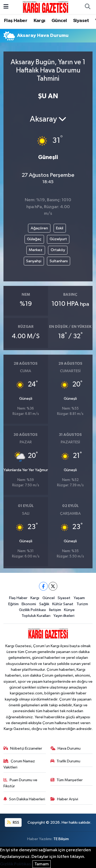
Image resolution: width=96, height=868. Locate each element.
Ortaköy (58, 250)
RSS (15, 822)
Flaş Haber (15, 20)
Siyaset (81, 20)
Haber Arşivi (67, 799)
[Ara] (87, 7)
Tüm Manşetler (70, 780)
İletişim (55, 610)
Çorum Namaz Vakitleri (19, 764)
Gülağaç (34, 239)
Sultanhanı (59, 261)
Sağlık (44, 604)
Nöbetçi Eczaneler (26, 748)
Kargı (39, 20)
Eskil (59, 228)
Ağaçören (39, 228)
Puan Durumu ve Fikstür (20, 783)
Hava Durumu (69, 748)
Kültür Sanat (62, 604)
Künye (69, 610)
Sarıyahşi (33, 261)
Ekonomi (29, 604)
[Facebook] (43, 586)
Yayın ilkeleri (63, 616)
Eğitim (13, 604)
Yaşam (79, 598)
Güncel (59, 20)
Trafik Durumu (68, 761)
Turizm (82, 604)
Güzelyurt (58, 239)
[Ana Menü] (6, 7)
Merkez (35, 250)
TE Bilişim (61, 839)
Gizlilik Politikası (32, 610)
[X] (53, 586)
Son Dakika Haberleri (27, 799)
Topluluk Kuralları (36, 616)
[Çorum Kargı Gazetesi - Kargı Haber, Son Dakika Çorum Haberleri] (45, 6)
